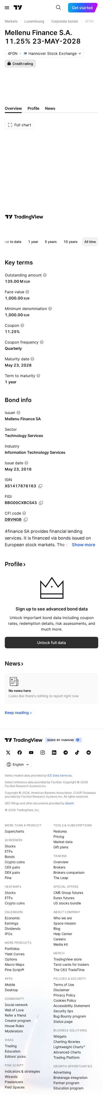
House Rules (14, 1026)
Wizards (11, 1077)
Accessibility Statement (71, 1006)
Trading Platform (66, 1057)
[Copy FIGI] (41, 503)
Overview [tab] (13, 108)
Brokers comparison (69, 872)
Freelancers (14, 1082)
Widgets (59, 1036)
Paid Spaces (14, 1087)
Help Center (62, 934)
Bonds (10, 857)
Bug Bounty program (69, 1016)
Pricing (58, 836)
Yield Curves (14, 954)
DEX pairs (12, 872)
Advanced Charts (67, 1052)
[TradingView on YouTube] (31, 752)
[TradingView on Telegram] (65, 752)
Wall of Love (14, 1010)
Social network (16, 1005)
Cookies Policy (64, 1000)
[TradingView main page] (18, 7)
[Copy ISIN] (40, 486)
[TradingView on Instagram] (42, 752)
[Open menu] (7, 7)
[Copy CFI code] (25, 519)
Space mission (64, 923)
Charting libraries (66, 1042)
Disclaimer (61, 990)
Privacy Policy (64, 995)
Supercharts (14, 831)
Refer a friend (15, 1015)
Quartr (69, 803)
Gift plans (60, 847)
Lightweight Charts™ (69, 1047)
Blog (56, 928)
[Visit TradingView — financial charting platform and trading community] (24, 216)
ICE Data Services (59, 775)
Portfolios (12, 949)
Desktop (11, 990)
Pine (8, 878)
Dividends (12, 928)
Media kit (60, 944)
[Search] (58, 7)
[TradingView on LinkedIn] (54, 752)
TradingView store (67, 959)
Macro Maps (14, 964)
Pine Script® (14, 970)
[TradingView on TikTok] (77, 752)
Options (11, 959)
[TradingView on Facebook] (19, 752)
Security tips (63, 1011)
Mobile (10, 985)
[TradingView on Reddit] (88, 752)
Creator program (18, 1020)
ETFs (8, 851)
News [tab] (50, 108)
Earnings (11, 923)
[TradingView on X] (8, 752)
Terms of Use (63, 985)
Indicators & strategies (22, 1071)
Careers (59, 939)
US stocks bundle (67, 903)
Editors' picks (15, 1056)
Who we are (62, 918)
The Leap (60, 878)
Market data (63, 842)
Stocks (10, 846)
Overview (60, 862)
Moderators (14, 1031)
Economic (12, 918)
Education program (68, 1088)
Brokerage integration (70, 1077)
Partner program (66, 1083)
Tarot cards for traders (71, 964)
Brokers (59, 867)
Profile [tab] (33, 108)
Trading (11, 1046)
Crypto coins (15, 862)
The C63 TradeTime (69, 970)
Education (12, 1051)
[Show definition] (45, 275)
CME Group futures (68, 893)
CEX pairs (12, 867)
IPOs (8, 934)
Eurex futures (63, 898)
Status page (63, 1021)
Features (60, 831)
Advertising (62, 1072)
